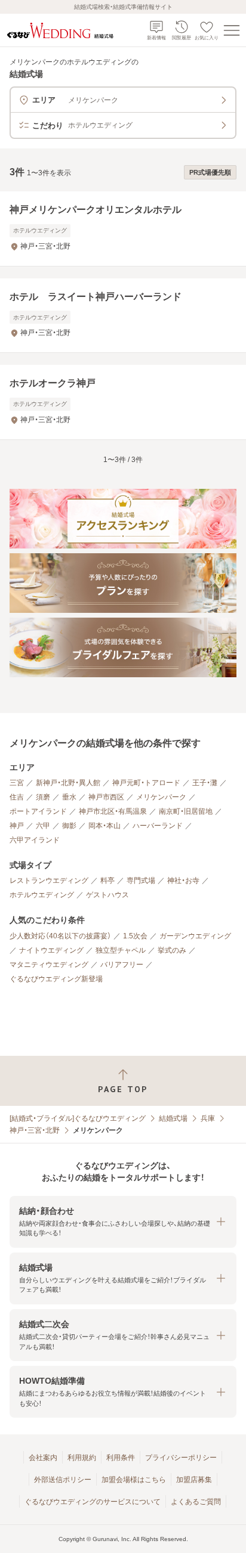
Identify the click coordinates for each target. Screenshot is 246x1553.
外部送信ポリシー (62, 1479)
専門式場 (141, 880)
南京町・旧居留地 (186, 811)
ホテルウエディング (42, 895)
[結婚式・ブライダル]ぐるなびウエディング (78, 1118)
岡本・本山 (104, 826)
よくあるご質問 (196, 1502)
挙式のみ (172, 950)
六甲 (43, 826)
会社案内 (43, 1457)
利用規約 (81, 1457)
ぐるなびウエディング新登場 (56, 979)
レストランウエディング (49, 880)
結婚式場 (173, 1118)
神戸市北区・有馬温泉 (113, 811)
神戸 (17, 826)
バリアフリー (121, 964)
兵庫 (208, 1118)
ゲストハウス (107, 895)
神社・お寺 (183, 880)
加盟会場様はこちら (134, 1479)
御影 (69, 826)
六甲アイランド (35, 840)
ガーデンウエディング (195, 936)
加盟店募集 (194, 1479)
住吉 (17, 797)
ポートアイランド (38, 811)
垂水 (69, 797)
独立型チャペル (121, 950)
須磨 (43, 797)
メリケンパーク (161, 797)
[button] (123, 1222)
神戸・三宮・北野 (35, 1130)
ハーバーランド (158, 826)
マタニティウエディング (49, 964)
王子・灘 (204, 783)
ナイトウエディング (51, 950)
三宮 (17, 783)
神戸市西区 (106, 797)
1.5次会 (135, 936)
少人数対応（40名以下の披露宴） (60, 936)
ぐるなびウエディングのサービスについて (92, 1502)
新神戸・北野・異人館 (68, 783)
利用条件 (120, 1457)
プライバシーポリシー (181, 1457)
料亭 (107, 880)
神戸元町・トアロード (146, 783)
